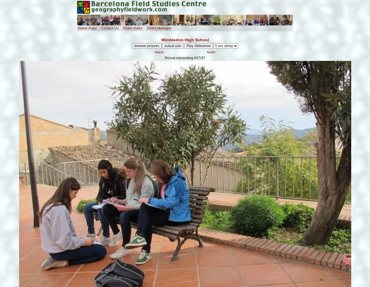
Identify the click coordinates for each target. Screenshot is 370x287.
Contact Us (110, 28)
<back (159, 52)
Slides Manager (159, 28)
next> (211, 52)
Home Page (87, 28)
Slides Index (132, 28)
